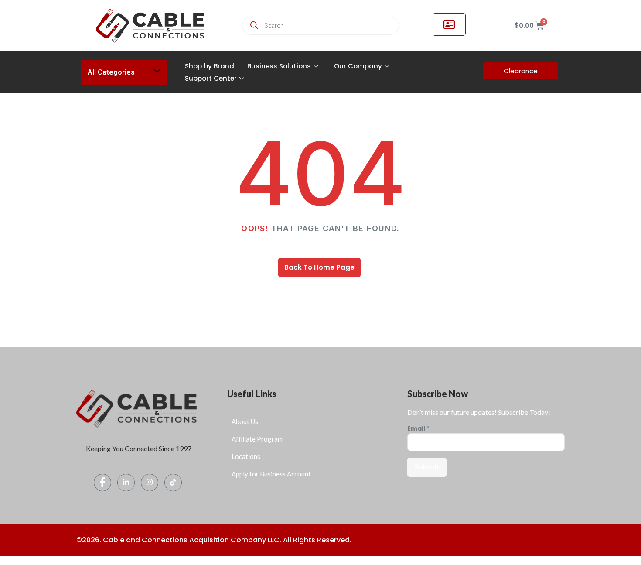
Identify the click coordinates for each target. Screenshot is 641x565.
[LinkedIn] (126, 482)
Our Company (358, 66)
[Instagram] (149, 482)
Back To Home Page (319, 267)
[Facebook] (102, 482)
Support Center (211, 78)
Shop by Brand (209, 66)
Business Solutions (279, 66)
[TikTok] (173, 482)
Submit (427, 467)
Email (418, 429)
